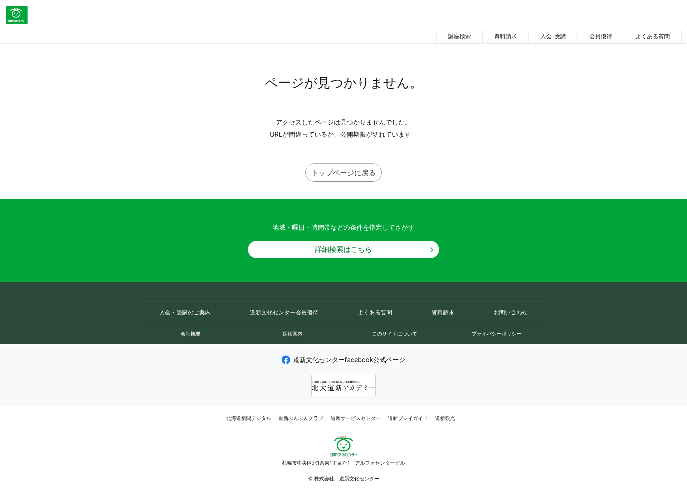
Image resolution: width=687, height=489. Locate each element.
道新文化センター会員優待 (284, 312)
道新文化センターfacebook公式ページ (349, 359)
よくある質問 (652, 36)
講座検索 (459, 36)
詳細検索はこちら (343, 249)
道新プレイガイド (408, 418)
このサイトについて (394, 334)
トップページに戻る (343, 172)
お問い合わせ (510, 312)
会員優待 (600, 36)
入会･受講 (553, 36)
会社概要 (191, 334)
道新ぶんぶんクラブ (300, 418)
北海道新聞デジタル (248, 418)
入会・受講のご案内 (185, 312)
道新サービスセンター (356, 418)
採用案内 (293, 334)
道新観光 (445, 418)
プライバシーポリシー (497, 334)
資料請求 (505, 36)
